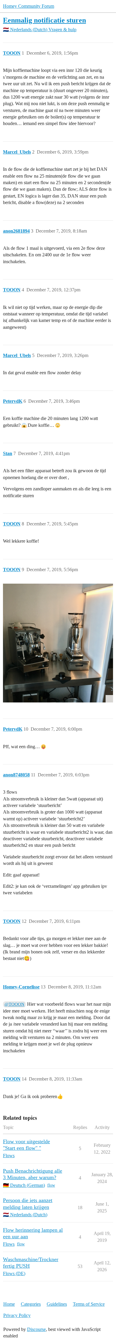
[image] (58, 643)
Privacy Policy (17, 1315)
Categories (31, 1304)
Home (9, 1304)
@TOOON (14, 1004)
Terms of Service (89, 1304)
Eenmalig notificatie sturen (44, 20)
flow (51, 1185)
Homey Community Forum (28, 6)
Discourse (36, 1329)
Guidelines (57, 1304)
